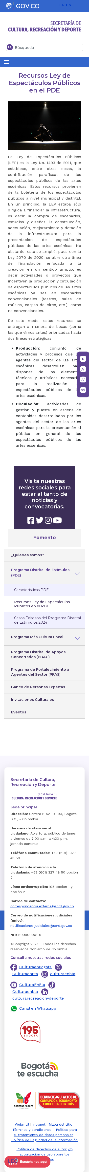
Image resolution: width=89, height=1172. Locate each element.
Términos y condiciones (31, 1130)
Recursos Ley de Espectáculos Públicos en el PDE (42, 604)
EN (62, 4)
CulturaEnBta (32, 984)
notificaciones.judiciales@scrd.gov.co (41, 926)
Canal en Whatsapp (37, 1008)
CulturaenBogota (35, 967)
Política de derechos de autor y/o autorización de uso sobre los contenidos (45, 1154)
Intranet (38, 1124)
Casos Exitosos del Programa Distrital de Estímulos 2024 (47, 620)
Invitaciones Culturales (32, 699)
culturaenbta (62, 973)
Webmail (22, 1124)
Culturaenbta (25, 991)
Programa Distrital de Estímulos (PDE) (40, 572)
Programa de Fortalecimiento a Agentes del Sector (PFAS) (40, 672)
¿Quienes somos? (27, 555)
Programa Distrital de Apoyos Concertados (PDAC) (38, 654)
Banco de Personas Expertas (38, 687)
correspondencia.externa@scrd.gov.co (42, 906)
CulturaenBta (25, 973)
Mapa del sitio (60, 1124)
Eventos (18, 712)
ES (68, 4)
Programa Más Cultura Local (37, 637)
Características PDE (31, 590)
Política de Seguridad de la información (44, 1140)
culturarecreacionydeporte (38, 998)
